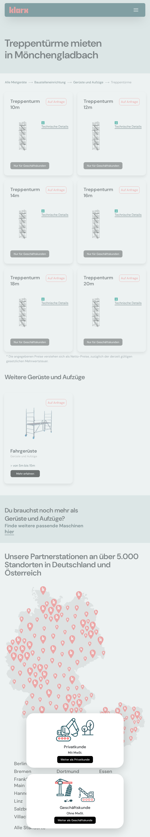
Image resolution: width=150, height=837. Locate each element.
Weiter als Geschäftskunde (75, 820)
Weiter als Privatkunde (75, 759)
